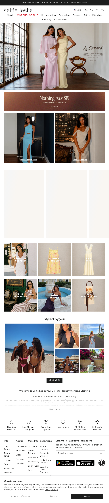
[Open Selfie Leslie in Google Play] (65, 463)
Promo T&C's (7, 454)
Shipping (8, 473)
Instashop (20, 463)
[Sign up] (101, 453)
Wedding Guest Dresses (44, 469)
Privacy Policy (51, 489)
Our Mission (21, 446)
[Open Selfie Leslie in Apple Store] (85, 463)
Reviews (20, 459)
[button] (29, 348)
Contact (7, 464)
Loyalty (31, 470)
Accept (87, 496)
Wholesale (33, 457)
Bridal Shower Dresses (46, 461)
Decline (53, 496)
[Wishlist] (91, 10)
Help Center (7, 447)
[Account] (97, 10)
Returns (7, 460)
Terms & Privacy (32, 452)
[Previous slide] (4, 56)
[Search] (86, 10)
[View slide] (54, 56)
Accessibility (33, 462)
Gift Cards (32, 446)
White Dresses (43, 447)
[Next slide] (105, 56)
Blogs (18, 455)
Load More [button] (54, 380)
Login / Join (33, 466)
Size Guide (9, 468)
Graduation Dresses (45, 454)
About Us (20, 450)
